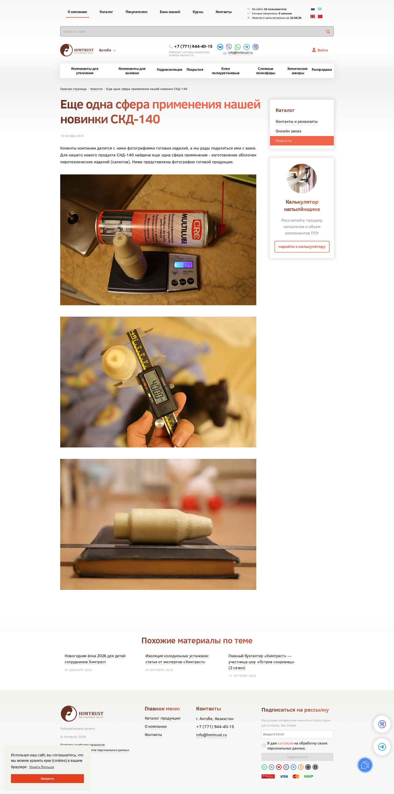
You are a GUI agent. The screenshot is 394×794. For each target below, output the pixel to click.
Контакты (153, 734)
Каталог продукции (162, 718)
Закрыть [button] (47, 778)
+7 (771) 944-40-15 (193, 46)
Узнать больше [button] (41, 766)
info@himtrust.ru (240, 52)
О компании (156, 726)
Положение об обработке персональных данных (94, 750)
